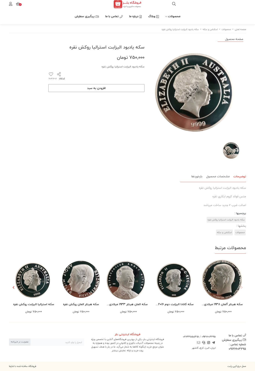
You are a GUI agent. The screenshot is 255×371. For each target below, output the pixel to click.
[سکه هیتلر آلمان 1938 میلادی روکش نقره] (223, 279)
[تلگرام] (214, 343)
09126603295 (209, 337)
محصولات (174, 16)
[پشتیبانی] (204, 343)
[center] (174, 4)
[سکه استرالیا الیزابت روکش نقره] (33, 279)
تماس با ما (112, 16)
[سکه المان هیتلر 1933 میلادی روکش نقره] (128, 279)
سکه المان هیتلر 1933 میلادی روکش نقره (128, 304)
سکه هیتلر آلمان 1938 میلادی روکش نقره (223, 304)
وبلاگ (152, 16)
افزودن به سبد (96, 88)
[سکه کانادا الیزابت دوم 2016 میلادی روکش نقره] (176, 279)
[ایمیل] (199, 343)
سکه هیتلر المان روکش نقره (81, 304)
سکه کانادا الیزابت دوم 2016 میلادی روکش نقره (176, 304)
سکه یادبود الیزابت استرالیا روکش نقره (226, 220)
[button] (13, 287)
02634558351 (191, 337)
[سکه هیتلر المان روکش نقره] (81, 279)
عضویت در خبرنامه (20, 342)
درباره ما (134, 16)
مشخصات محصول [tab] (218, 176)
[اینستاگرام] (208, 343)
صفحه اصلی (240, 29)
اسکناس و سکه (210, 29)
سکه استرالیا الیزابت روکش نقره (33, 304)
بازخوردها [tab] (196, 176)
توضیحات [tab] (239, 176)
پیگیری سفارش (85, 16)
